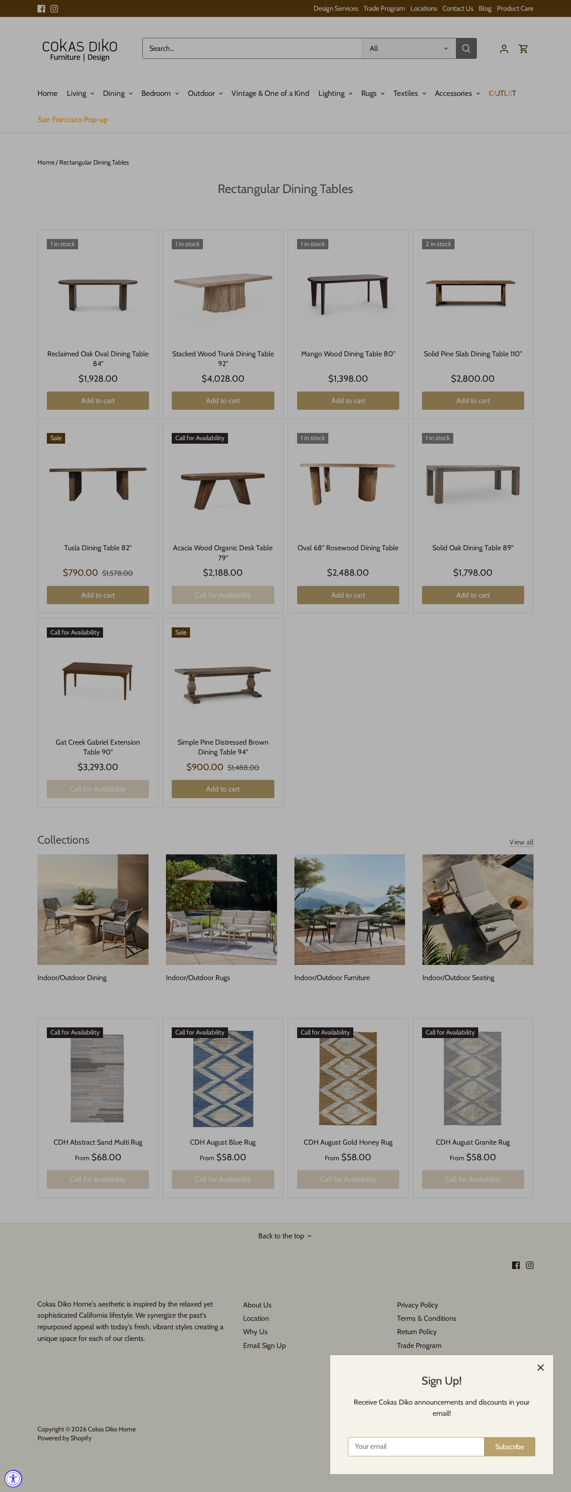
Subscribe (509, 1447)
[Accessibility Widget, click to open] (13, 1479)
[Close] (540, 1367)
